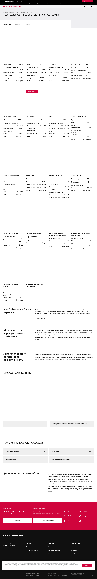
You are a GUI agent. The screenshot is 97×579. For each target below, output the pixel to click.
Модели (17, 24)
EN (19, 1)
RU (17, 1)
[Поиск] (85, 6)
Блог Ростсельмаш (14, 3)
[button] (88, 431)
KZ (21, 1)
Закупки (28, 554)
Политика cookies (52, 573)
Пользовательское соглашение (32, 575)
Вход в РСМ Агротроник (9, 545)
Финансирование (31, 547)
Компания (51, 543)
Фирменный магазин (87, 1)
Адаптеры (27, 24)
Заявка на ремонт (54, 547)
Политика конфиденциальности (32, 573)
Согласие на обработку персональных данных (57, 575)
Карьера (22, 3)
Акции (73, 547)
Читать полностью (40, 318)
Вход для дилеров (7, 543)
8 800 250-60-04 (13, 511)
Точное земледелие (32, 550)
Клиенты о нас (75, 543)
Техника (28, 543)
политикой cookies (35, 566)
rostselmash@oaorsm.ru (12, 514)
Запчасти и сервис (54, 550)
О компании (5, 3)
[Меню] (91, 6)
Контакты (43, 3)
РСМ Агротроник (29, 3)
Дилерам (37, 3)
